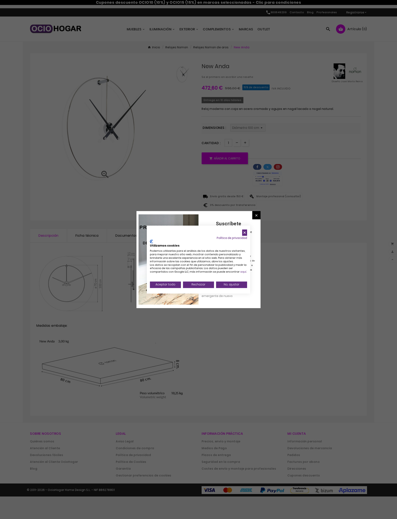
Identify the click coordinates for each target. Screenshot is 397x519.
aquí (243, 272)
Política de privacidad (232, 238)
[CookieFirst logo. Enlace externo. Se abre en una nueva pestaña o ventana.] (151, 241)
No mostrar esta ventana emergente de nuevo (220, 293)
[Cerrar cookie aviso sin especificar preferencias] (244, 232)
